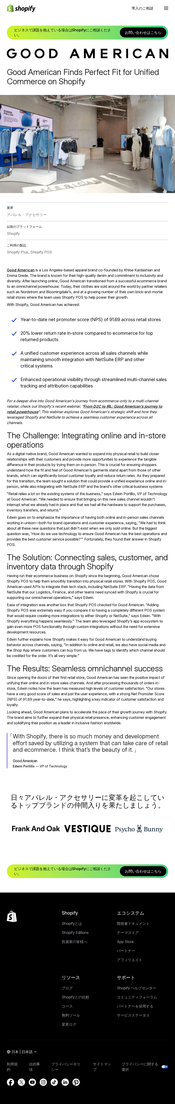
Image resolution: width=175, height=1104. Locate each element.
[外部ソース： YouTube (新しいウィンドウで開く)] (32, 1082)
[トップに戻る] (12, 916)
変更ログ (69, 1024)
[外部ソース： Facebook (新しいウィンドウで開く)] (10, 1082)
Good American (21, 270)
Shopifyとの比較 (75, 997)
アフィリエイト (129, 960)
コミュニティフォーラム (137, 997)
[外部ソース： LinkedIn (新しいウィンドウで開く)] (65, 1082)
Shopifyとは (72, 923)
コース (67, 1006)
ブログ (67, 988)
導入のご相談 (142, 8)
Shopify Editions (75, 932)
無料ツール (71, 1015)
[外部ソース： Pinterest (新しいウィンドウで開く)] (76, 1082)
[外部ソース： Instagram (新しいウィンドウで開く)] (43, 1082)
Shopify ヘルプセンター (136, 988)
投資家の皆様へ (74, 941)
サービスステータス (133, 1015)
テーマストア (128, 932)
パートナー (126, 950)
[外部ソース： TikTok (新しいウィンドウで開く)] (54, 1082)
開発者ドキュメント (133, 923)
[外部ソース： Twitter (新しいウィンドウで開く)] (21, 1082)
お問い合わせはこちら (143, 32)
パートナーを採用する (135, 1006)
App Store (125, 941)
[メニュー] (166, 8)
